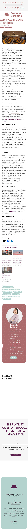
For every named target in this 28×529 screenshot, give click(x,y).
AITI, (18, 119)
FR (10, 7)
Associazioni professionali (11, 289)
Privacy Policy (14, 521)
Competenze (17, 291)
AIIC (6, 119)
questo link (13, 211)
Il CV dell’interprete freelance (6, 275)
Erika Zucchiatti (15, 504)
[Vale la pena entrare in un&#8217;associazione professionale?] (7, 252)
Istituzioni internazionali (11, 296)
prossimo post (15, 113)
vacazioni (9, 182)
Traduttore (6, 298)
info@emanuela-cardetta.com (14, 494)
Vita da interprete (6, 27)
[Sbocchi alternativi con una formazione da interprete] (18, 252)
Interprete (16, 294)
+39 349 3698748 (9, 2)
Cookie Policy (14, 522)
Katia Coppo (17, 502)
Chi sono (13, 357)
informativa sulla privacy (15, 447)
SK (12, 7)
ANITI (20, 119)
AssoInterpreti (12, 119)
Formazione (6, 294)
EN (7, 7)
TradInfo (4, 121)
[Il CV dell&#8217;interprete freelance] (7, 270)
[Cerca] (21, 5)
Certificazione (7, 291)
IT (5, 7)
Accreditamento (8, 287)
